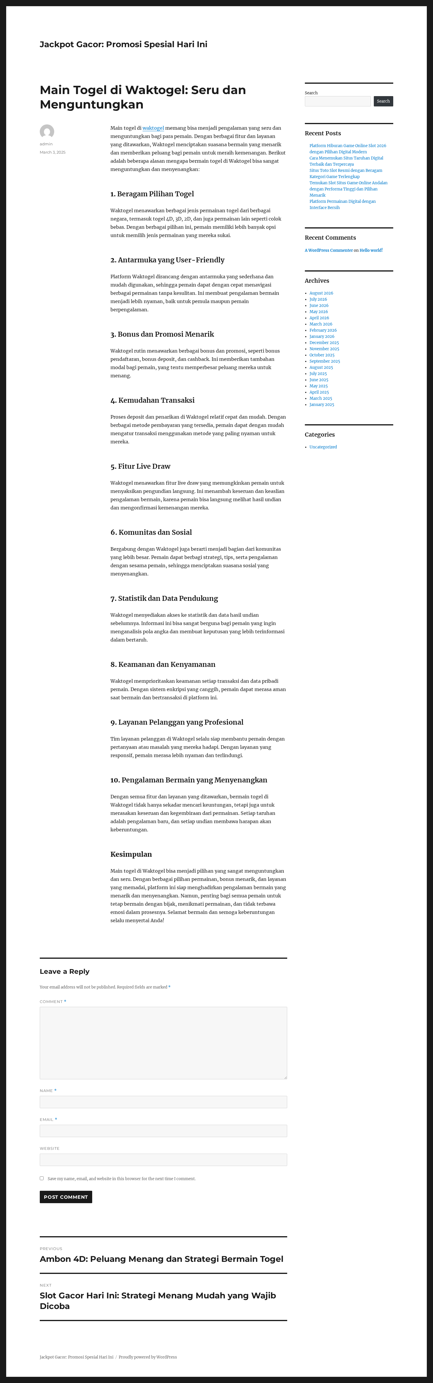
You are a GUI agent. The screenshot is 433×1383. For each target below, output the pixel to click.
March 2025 (321, 398)
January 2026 (322, 336)
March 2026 (321, 324)
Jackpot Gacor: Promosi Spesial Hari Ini (123, 44)
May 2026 (319, 311)
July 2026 (318, 299)
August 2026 (321, 293)
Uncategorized (323, 447)
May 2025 (319, 386)
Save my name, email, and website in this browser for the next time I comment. (122, 1178)
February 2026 (323, 330)
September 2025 (325, 361)
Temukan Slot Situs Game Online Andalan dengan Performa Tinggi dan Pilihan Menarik (349, 189)
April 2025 (319, 392)
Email (48, 1119)
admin (46, 144)
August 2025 (321, 367)
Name (48, 1090)
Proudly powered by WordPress (148, 1357)
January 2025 (322, 404)
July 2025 (318, 373)
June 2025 (319, 379)
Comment (53, 1001)
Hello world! (371, 250)
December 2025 (324, 342)
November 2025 (324, 348)
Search (311, 93)
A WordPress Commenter (329, 250)
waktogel (153, 128)
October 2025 (322, 355)
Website (50, 1148)
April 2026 (319, 317)
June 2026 (319, 305)
